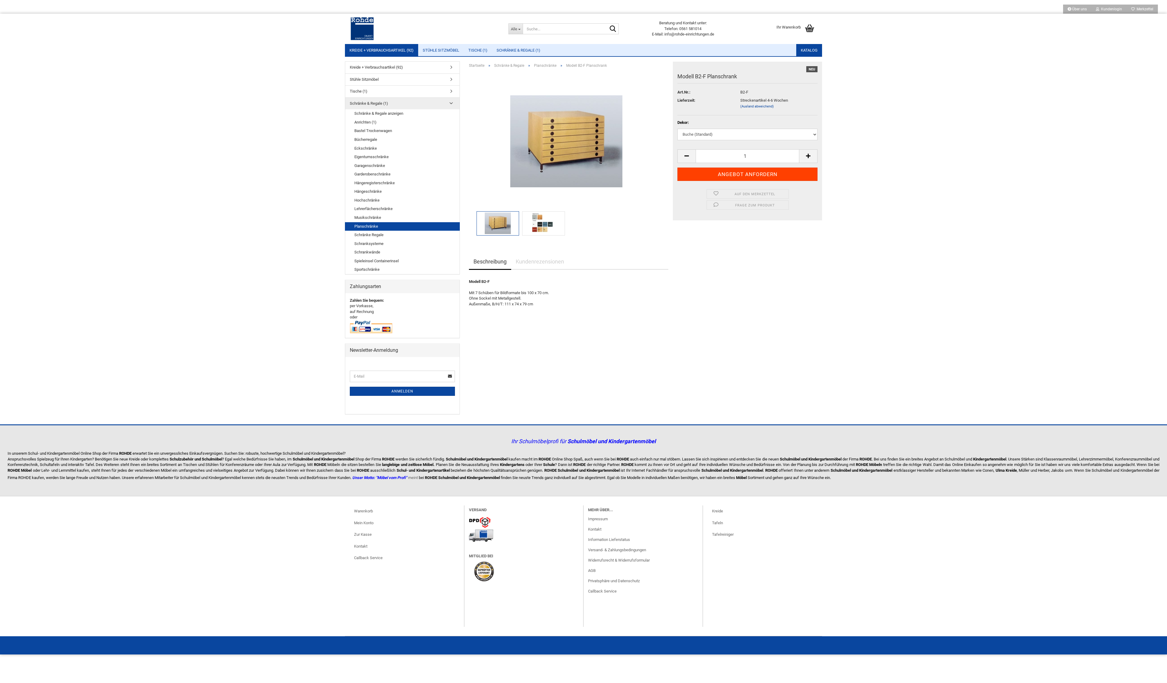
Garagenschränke (369, 165)
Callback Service (368, 558)
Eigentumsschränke (371, 157)
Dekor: (683, 122)
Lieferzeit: (686, 100)
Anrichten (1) (365, 122)
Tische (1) (477, 50)
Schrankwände (367, 252)
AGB (592, 570)
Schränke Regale (369, 235)
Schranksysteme (369, 243)
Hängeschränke (368, 191)
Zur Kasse (363, 534)
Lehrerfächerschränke (373, 208)
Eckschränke (365, 148)
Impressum (598, 519)
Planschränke (366, 226)
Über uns (1079, 9)
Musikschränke (367, 217)
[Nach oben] (1150, 673)
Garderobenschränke (372, 174)
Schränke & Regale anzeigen (378, 113)
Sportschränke (367, 269)
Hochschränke (367, 200)
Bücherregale (365, 139)
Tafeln (717, 523)
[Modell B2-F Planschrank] (566, 141)
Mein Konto (364, 523)
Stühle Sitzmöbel (441, 50)
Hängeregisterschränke (374, 183)
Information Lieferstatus (609, 539)
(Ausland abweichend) (757, 106)
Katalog (809, 50)
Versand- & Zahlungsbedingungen (617, 550)
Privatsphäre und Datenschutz (614, 581)
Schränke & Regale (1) (518, 50)
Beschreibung (490, 261)
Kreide (717, 511)
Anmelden (402, 391)
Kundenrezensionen (540, 261)
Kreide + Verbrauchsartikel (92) (381, 50)
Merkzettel (1144, 9)
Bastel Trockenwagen (373, 130)
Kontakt (360, 546)
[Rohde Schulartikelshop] (424, 29)
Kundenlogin (1110, 9)
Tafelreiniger (723, 534)
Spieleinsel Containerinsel (376, 261)
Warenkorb (363, 511)
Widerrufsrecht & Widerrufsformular (619, 560)
